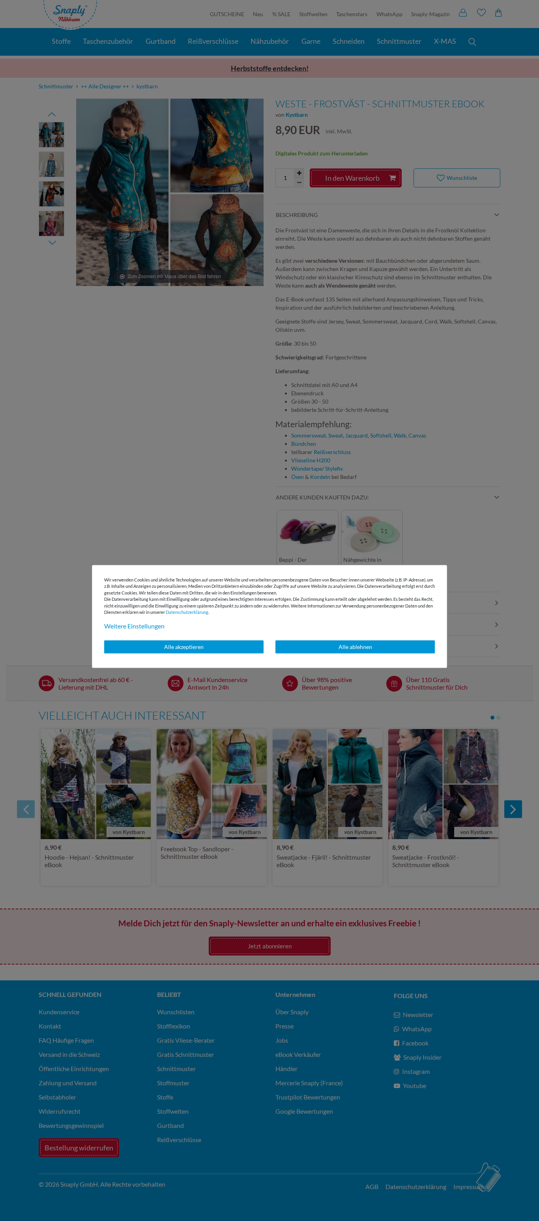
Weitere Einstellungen (134, 626)
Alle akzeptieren (184, 646)
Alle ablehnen (355, 646)
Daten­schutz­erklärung (187, 612)
